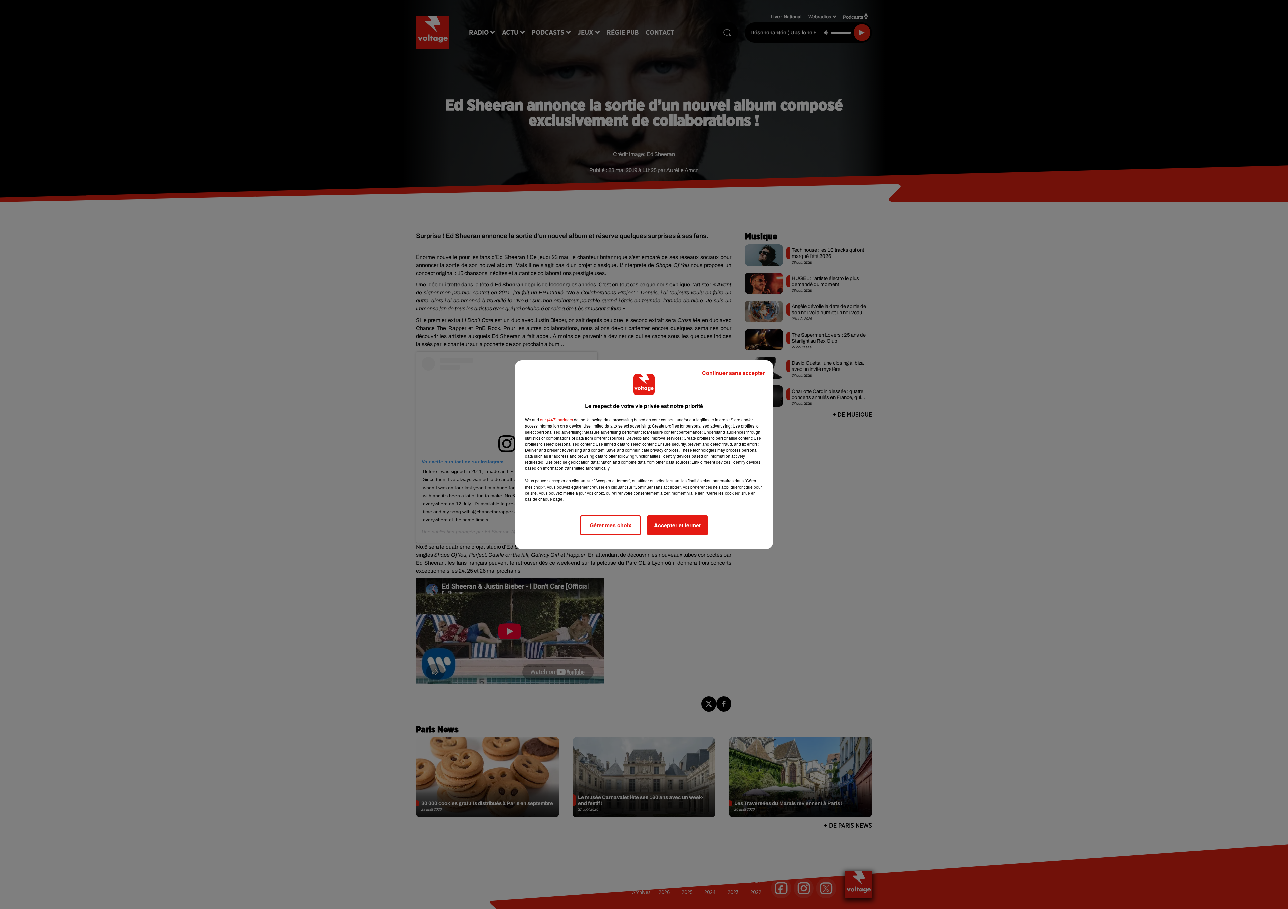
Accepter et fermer (677, 525)
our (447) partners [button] (556, 419)
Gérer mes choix (610, 525)
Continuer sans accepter (733, 373)
